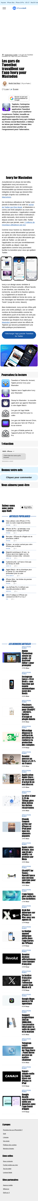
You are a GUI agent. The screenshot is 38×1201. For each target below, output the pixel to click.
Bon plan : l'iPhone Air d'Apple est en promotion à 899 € (19, 537)
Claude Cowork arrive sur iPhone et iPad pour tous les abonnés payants (27, 827)
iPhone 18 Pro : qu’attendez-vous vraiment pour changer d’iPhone (18, 530)
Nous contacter (8, 1161)
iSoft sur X (6, 1192)
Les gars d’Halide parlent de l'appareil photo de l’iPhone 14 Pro (22, 433)
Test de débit (7, 1169)
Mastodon (6, 322)
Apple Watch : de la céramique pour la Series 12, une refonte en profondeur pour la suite (19, 571)
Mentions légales (8, 1148)
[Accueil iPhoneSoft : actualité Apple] (3, 55)
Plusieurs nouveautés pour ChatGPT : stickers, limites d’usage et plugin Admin (28, 712)
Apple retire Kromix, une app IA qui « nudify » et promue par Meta (28, 853)
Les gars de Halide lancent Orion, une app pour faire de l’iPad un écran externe (23, 422)
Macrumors (6, 197)
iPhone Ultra (10, 2)
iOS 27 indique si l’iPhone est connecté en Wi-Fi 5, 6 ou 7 (16, 596)
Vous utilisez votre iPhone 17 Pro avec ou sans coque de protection (18, 522)
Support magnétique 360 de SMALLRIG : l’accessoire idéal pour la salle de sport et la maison (28, 1023)
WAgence (6, 1189)
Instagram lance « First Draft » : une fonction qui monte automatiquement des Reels (28, 685)
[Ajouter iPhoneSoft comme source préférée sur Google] (19, 98)
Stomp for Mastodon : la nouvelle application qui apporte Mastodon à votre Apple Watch (23, 402)
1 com (6, 89)
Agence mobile (8, 1185)
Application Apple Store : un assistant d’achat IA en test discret (28, 780)
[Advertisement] (19, 31)
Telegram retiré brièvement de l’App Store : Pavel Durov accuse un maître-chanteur (28, 1051)
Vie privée (6, 1141)
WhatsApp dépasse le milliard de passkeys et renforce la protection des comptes (28, 737)
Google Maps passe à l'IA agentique (28, 1001)
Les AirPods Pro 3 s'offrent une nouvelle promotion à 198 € (17, 588)
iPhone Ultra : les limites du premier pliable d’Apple (19, 580)
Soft (21, 8)
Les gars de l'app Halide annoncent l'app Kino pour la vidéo (21, 412)
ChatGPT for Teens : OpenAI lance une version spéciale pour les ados (29, 876)
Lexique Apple (7, 1172)
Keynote (3, 2)
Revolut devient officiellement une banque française (28, 959)
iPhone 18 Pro (20, 2)
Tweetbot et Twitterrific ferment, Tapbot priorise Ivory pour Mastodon (23, 382)
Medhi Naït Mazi (14, 83)
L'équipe (6, 1137)
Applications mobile (11, 55)
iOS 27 (27, 2)
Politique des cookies (10, 1145)
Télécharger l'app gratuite (19, 335)
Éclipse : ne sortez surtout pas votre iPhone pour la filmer (19, 545)
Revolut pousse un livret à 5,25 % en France (29, 760)
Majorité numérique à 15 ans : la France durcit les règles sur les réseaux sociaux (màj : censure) (17, 554)
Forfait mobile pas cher (10, 1165)
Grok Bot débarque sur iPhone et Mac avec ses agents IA (28, 915)
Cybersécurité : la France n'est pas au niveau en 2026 (18, 563)
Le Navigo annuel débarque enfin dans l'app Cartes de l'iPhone (28, 937)
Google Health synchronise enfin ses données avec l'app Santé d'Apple (29, 1101)
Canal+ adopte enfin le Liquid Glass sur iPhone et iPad (28, 1077)
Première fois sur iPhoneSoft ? (13, 1130)
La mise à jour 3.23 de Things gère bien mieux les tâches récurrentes (29, 802)
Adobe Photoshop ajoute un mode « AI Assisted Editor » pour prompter (28, 658)
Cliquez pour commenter (19, 477)
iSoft (4, 1133)
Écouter (15, 89)
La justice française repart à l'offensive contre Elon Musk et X (27, 981)
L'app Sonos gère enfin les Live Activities (29, 896)
